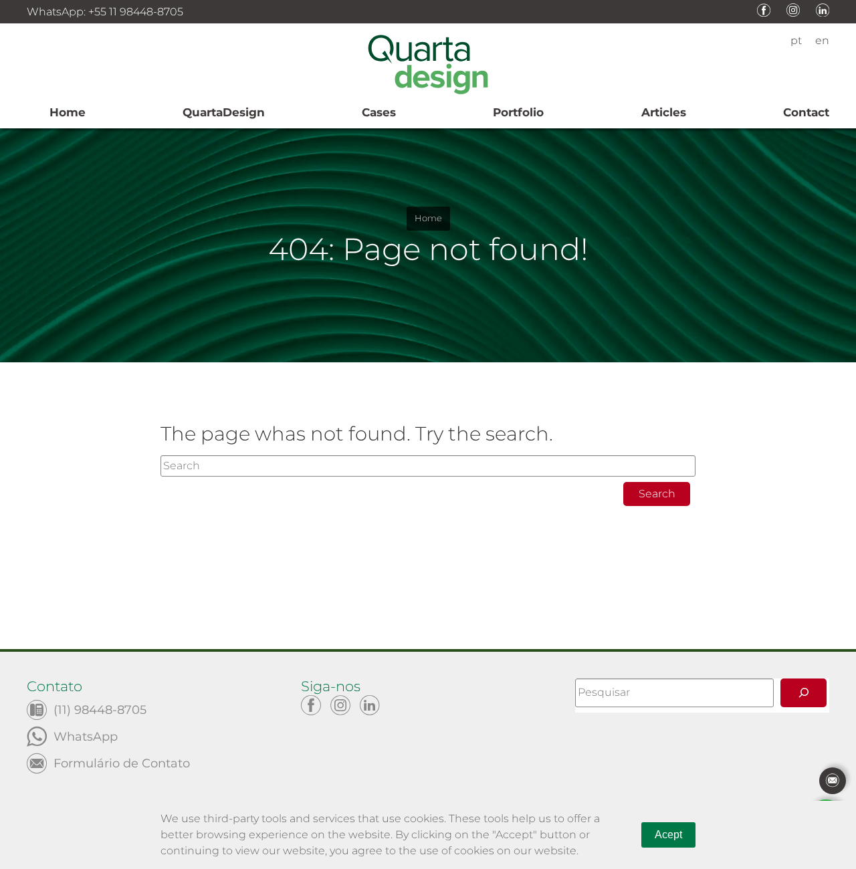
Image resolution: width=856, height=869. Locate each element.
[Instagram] (340, 705)
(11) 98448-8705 (100, 709)
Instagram (793, 10)
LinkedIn (822, 10)
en (822, 40)
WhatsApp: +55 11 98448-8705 (105, 11)
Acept (668, 834)
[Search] (803, 692)
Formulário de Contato (122, 762)
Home (428, 218)
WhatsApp (86, 735)
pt (796, 40)
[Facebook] (311, 705)
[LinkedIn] (370, 705)
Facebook (763, 10)
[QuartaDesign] (428, 67)
